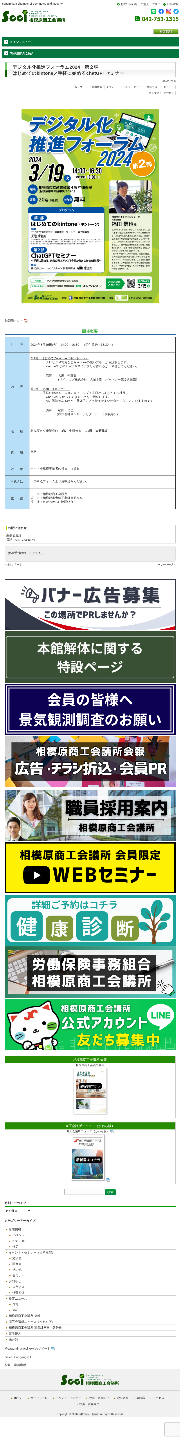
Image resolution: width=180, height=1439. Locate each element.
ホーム (18, 1398)
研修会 (17, 1264)
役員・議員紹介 (99, 1398)
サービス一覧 (39, 1398)
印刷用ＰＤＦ (14, 320)
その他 (17, 1269)
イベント (111, 87)
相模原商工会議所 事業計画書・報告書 (35, 1327)
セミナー (169, 87)
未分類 (13, 1339)
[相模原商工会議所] (33, 20)
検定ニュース (18, 1298)
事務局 (140, 1398)
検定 (15, 1246)
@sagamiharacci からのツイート (27, 1348)
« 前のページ (14, 564)
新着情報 (97, 87)
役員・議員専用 (15, 1365)
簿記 (15, 1310)
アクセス (158, 1398)
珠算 (15, 1304)
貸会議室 (122, 1398)
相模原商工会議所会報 (90, 1065)
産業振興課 (14, 536)
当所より (18, 1287)
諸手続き (15, 1333)
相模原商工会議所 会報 (90, 1059)
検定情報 (166, 31)
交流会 (17, 1258)
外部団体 (18, 1292)
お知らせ (18, 1241)
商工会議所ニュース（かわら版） (90, 1126)
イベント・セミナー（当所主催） (140, 87)
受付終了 (169, 92)
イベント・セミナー (68, 1398)
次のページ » (167, 564)
